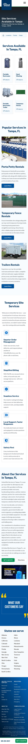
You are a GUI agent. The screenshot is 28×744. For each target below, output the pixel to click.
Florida (15, 35)
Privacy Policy (12, 728)
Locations (8, 35)
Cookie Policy (20, 728)
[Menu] (24, 2)
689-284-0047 (5, 741)
